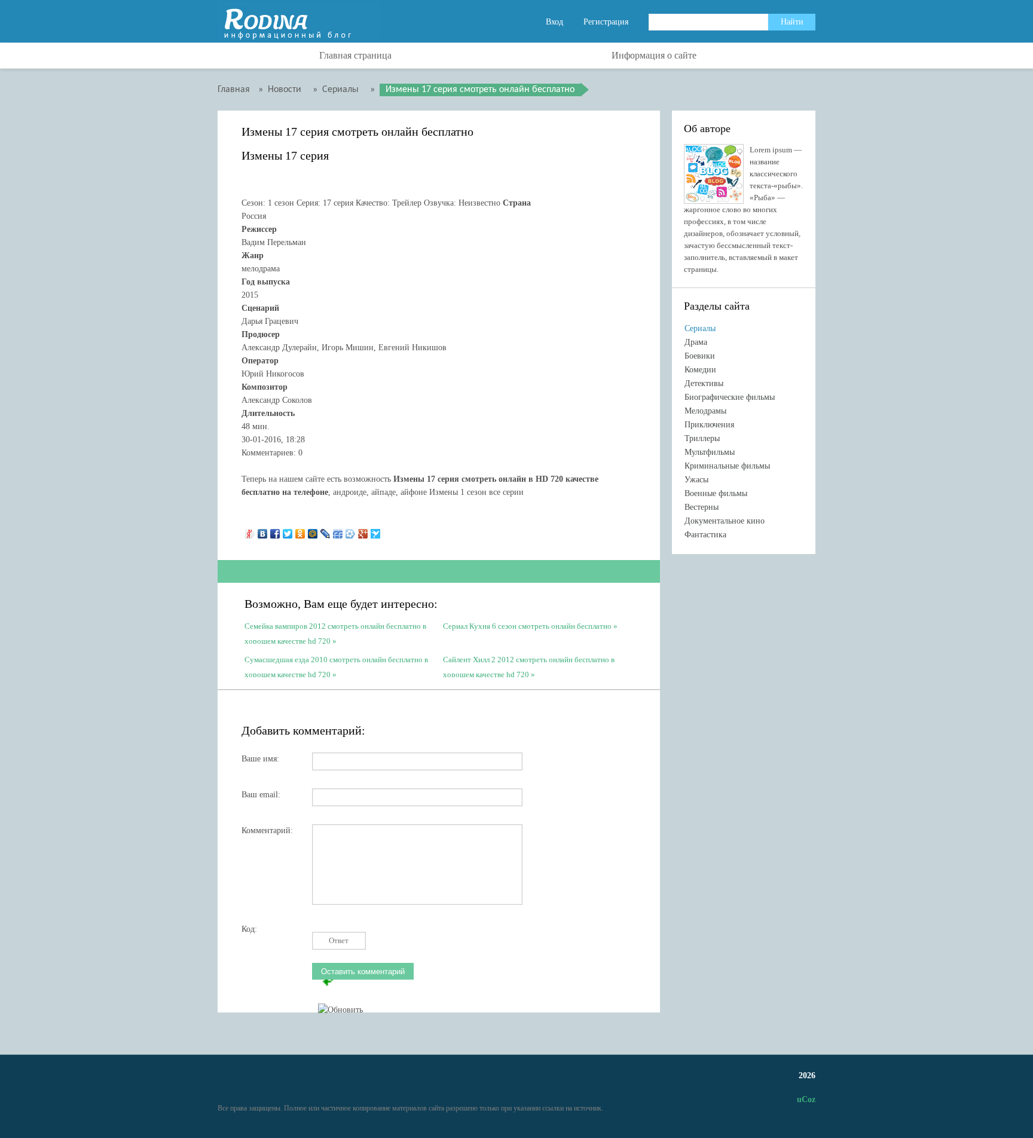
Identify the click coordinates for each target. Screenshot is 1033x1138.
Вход (554, 21)
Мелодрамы (705, 410)
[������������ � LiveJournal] (325, 531)
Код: (249, 929)
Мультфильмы (709, 452)
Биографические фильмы (729, 397)
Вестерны (701, 507)
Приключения (709, 424)
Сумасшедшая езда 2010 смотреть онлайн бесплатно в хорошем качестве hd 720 (336, 666)
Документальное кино (724, 520)
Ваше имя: (260, 758)
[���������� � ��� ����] (350, 531)
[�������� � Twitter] (288, 531)
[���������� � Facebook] (275, 531)
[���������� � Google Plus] (363, 531)
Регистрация (605, 21)
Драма (695, 342)
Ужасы (696, 479)
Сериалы (700, 328)
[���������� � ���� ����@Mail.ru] (313, 531)
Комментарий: (267, 830)
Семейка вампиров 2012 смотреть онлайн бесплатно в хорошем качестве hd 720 (335, 633)
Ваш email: (261, 794)
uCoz (806, 1099)
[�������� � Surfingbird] (375, 531)
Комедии (700, 369)
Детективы (703, 383)
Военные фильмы (715, 493)
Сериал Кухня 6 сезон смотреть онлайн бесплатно (527, 626)
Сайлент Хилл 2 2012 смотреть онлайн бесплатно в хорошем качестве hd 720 (529, 666)
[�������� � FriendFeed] (338, 531)
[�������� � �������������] (300, 531)
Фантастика (705, 534)
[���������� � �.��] (250, 531)
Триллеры (702, 438)
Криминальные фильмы (727, 465)
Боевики (699, 355)
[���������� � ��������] (262, 531)
